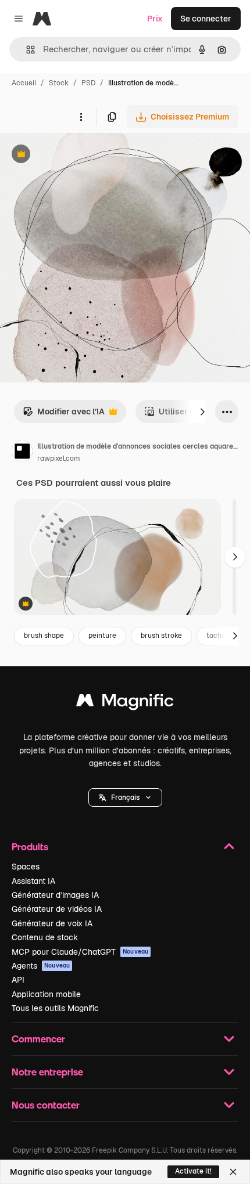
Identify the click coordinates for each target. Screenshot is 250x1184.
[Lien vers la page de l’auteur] (22, 453)
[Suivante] (202, 411)
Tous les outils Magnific (55, 1008)
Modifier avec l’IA (64, 414)
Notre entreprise (47, 1072)
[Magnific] (125, 703)
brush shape (44, 635)
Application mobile (46, 994)
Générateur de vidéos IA (57, 909)
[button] (125, 797)
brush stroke (161, 635)
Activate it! (193, 1171)
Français (125, 797)
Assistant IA (33, 881)
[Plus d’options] (80, 116)
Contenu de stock (45, 937)
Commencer (38, 1039)
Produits (30, 846)
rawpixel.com (58, 458)
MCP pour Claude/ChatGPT (80, 952)
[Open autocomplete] (26, 49)
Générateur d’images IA (55, 895)
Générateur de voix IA (52, 923)
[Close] (233, 1172)
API (18, 979)
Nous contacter (46, 1105)
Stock (59, 83)
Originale (76, 155)
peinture (102, 635)
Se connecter (205, 18)
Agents (41, 966)
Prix (155, 18)
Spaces (26, 866)
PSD (88, 83)
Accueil (24, 83)
